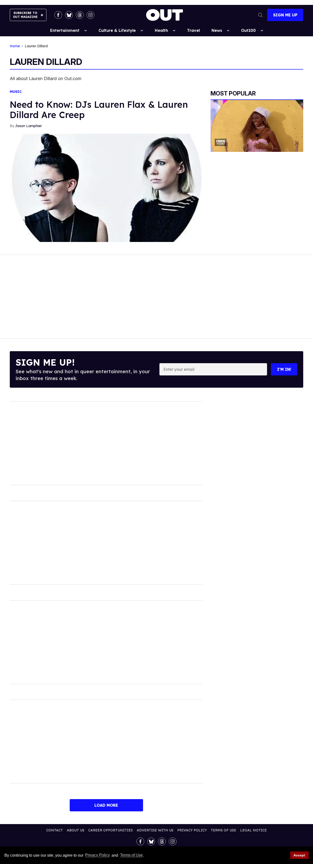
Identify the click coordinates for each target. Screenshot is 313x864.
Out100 (248, 30)
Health (161, 30)
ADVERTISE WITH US (155, 830)
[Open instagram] (90, 15)
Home (15, 46)
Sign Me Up (285, 14)
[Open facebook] (58, 15)
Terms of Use (131, 855)
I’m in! (284, 369)
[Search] (260, 15)
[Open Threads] (80, 15)
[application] (257, 126)
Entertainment (64, 30)
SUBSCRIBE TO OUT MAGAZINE (25, 15)
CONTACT (54, 830)
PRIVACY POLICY (192, 830)
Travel (193, 30)
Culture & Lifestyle (117, 30)
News (217, 30)
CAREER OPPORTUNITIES (110, 830)
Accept (299, 855)
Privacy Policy (97, 855)
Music (16, 92)
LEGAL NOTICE (253, 830)
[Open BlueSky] (69, 15)
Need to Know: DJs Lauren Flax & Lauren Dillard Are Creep (99, 109)
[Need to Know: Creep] (106, 187)
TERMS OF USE (223, 830)
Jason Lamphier (28, 126)
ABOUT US (75, 830)
